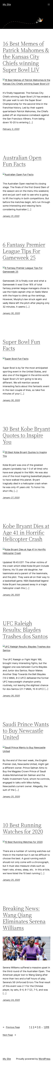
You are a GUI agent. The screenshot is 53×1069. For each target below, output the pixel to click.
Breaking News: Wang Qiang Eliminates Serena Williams (24, 918)
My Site (7, 4)
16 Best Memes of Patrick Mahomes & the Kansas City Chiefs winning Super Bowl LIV (26, 56)
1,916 (46, 1027)
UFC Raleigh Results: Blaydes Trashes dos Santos (25, 630)
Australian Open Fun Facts (22, 160)
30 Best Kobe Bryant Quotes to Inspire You (26, 435)
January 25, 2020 (11, 796)
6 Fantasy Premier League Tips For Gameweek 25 (24, 251)
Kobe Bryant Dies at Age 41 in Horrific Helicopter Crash (26, 532)
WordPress (44, 1058)
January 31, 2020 (11, 216)
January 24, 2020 (11, 1000)
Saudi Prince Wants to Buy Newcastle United (26, 731)
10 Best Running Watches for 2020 (23, 828)
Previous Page (11, 1027)
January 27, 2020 (11, 497)
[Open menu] (48, 4)
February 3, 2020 (11, 129)
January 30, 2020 (11, 313)
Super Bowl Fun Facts (21, 345)
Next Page (9, 1035)
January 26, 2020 (11, 594)
